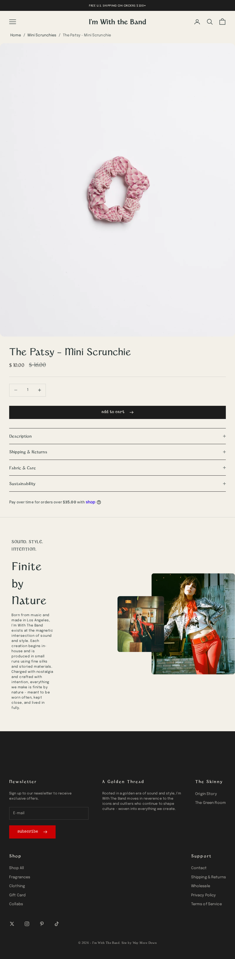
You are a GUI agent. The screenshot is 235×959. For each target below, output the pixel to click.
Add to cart (112, 412)
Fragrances (19, 877)
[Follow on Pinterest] (42, 924)
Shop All (16, 868)
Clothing (17, 886)
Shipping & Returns (208, 877)
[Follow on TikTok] (57, 924)
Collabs (16, 904)
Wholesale (200, 886)
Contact (199, 868)
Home (15, 35)
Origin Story (206, 794)
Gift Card (17, 895)
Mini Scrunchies (42, 35)
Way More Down (145, 942)
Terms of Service (206, 904)
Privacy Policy (203, 895)
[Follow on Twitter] (12, 924)
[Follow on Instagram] (27, 924)
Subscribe (27, 832)
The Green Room (210, 803)
